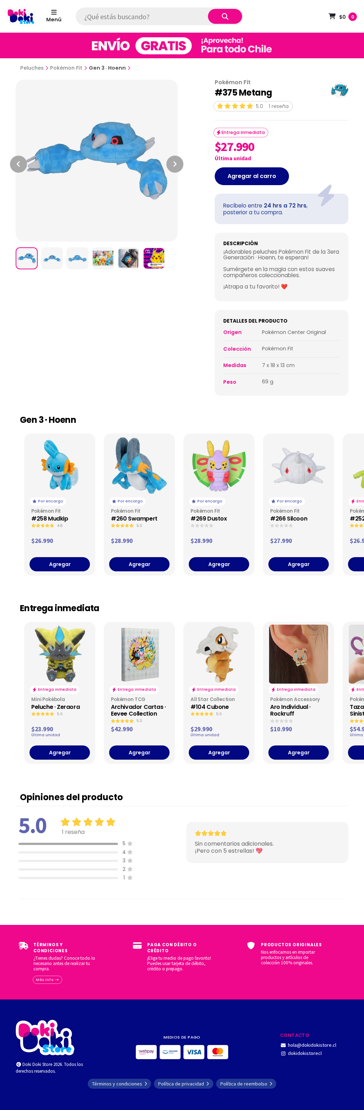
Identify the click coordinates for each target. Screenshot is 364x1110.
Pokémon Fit (66, 67)
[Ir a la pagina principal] (21, 16)
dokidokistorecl (305, 1053)
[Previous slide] (18, 164)
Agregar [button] (60, 564)
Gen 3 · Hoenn (107, 67)
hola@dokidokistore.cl (312, 1044)
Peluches (32, 67)
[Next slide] (174, 164)
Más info (45, 979)
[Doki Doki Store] (45, 1036)
